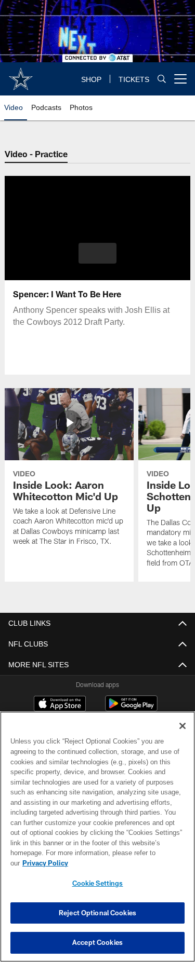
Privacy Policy (125, 863)
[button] (97, 253)
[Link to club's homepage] (20, 74)
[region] (97, 842)
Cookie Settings (97, 883)
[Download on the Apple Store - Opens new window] (60, 704)
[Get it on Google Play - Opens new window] (131, 708)
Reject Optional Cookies (97, 913)
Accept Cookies (97, 942)
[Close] (182, 736)
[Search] (162, 79)
